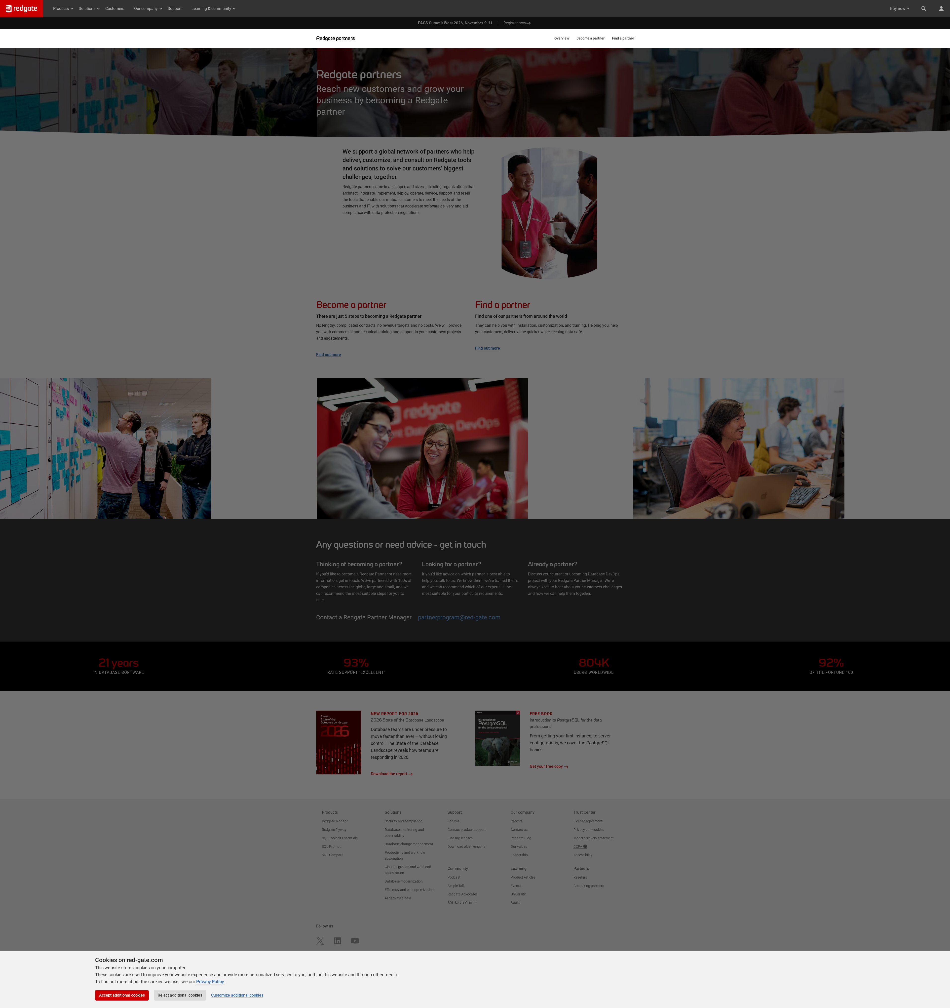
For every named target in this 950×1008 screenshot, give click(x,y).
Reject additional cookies (180, 995)
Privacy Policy (210, 981)
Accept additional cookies (122, 995)
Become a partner (590, 38)
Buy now (897, 8)
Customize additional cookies (237, 995)
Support (175, 8)
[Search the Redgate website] (924, 8)
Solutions (87, 8)
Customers (114, 8)
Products (61, 8)
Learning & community (211, 8)
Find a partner (623, 38)
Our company (146, 8)
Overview (561, 38)
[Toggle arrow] (908, 8)
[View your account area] (941, 8)
